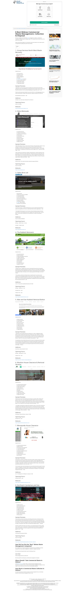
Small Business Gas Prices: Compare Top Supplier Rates (54, 50)
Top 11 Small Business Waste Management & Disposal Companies (54, 92)
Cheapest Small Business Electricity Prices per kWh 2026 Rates (54, 39)
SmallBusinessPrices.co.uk (18, 2)
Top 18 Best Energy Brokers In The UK (54, 71)
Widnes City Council (20, 563)
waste (28, 37)
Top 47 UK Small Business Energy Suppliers (54, 61)
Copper (18, 202)
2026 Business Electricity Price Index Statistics (54, 81)
